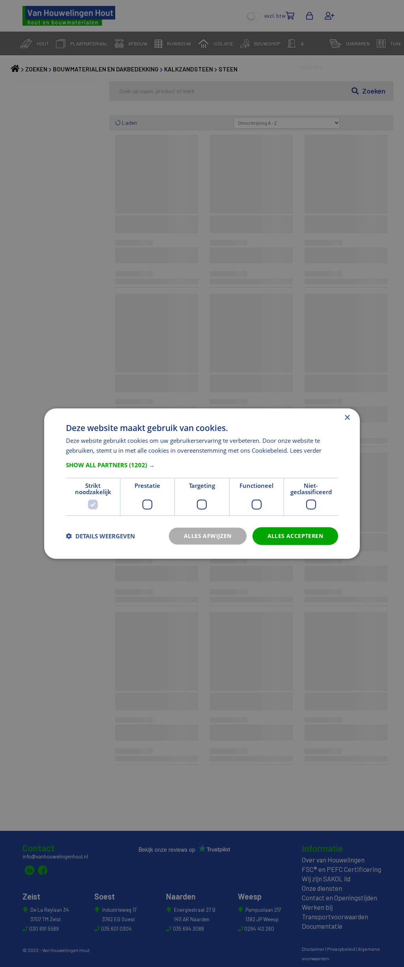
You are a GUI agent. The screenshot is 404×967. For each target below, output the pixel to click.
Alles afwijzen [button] (208, 536)
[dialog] (202, 484)
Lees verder (306, 450)
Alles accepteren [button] (295, 536)
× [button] (347, 418)
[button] (202, 465)
